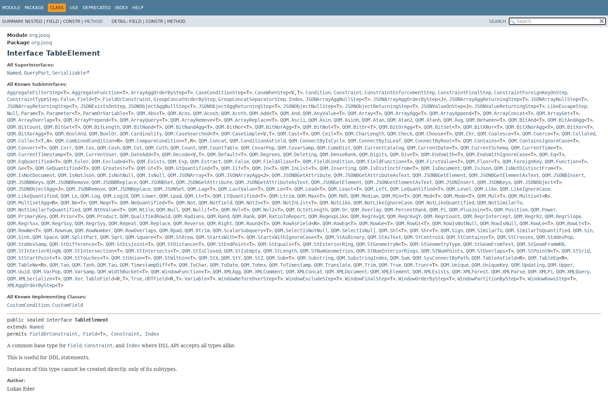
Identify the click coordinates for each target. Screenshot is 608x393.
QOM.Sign (452, 230)
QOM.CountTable (218, 148)
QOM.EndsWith (438, 154)
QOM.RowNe (19, 230)
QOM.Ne (69, 202)
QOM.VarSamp (78, 271)
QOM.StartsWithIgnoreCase (280, 237)
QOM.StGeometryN (377, 244)
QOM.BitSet (438, 127)
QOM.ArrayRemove (191, 120)
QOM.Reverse (188, 223)
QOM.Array (360, 113)
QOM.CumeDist (333, 148)
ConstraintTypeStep (32, 99)
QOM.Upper (560, 265)
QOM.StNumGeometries (326, 251)
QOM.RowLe (532, 223)
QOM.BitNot (317, 127)
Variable (195, 278)
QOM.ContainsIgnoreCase (539, 141)
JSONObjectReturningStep (377, 106)
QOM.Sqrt (111, 237)
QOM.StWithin (170, 258)
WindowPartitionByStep (487, 278)
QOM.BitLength (101, 127)
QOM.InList (294, 168)
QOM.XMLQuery (573, 271)
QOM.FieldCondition (328, 161)
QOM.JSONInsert (454, 182)
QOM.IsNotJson (76, 175)
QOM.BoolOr (103, 134)
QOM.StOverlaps (485, 251)
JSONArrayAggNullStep (333, 99)
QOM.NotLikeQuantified (444, 202)
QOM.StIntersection (88, 251)
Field (84, 99)
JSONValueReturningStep (505, 106)
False (68, 99)
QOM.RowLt (568, 223)
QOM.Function (561, 161)
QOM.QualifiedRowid (145, 216)
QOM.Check (399, 134)
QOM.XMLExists (430, 271)
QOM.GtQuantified (187, 168)
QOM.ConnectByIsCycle (317, 141)
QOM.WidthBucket (118, 271)
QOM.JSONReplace (129, 189)
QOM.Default (222, 154)
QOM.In (260, 168)
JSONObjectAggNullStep (157, 106)
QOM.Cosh (108, 148)
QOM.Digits (373, 154)
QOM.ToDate (224, 265)
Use (74, 7)
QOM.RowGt (408, 223)
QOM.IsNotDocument (31, 175)
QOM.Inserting (337, 168)
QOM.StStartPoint (29, 258)
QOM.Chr (464, 134)
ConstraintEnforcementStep (400, 92)
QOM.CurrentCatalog (378, 148)
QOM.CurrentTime (532, 148)
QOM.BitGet (58, 127)
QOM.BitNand (137, 127)
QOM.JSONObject (533, 182)
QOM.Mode (454, 196)
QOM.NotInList (290, 202)
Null (12, 113)
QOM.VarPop (46, 271)
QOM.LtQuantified (235, 196)
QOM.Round (247, 223)
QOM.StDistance (176, 244)
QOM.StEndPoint (226, 244)
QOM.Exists (151, 161)
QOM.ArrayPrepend (85, 120)
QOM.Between (481, 120)
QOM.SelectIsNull (353, 230)
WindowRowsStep (547, 278)
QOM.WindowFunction (176, 271)
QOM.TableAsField (494, 258)
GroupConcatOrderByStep (184, 99)
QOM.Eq (547, 154)
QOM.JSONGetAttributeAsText (271, 182)
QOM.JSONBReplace (114, 182)
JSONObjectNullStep (308, 106)
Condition (318, 92)
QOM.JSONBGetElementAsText (504, 175)
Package (34, 7)
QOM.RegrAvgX (367, 216)
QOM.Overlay (365, 210)
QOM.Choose (429, 134)
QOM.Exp (177, 161)
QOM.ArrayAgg (401, 113)
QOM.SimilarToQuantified (537, 230)
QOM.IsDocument (440, 168)
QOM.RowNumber (93, 230)
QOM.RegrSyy (90, 223)
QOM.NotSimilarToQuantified (43, 210)
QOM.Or (339, 210)
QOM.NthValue (100, 210)
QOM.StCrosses (515, 237)
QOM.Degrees (264, 154)
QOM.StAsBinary (345, 237)
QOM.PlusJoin (466, 210)
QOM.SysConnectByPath (440, 258)
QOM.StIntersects (147, 251)
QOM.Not (186, 202)
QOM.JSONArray (185, 175)
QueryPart (36, 73)
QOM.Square (139, 237)
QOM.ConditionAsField (257, 141)
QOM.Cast (288, 134)
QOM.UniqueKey (489, 265)
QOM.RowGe (371, 223)
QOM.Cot (132, 148)
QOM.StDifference (71, 244)
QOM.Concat (212, 141)
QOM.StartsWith (215, 237)
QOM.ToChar (193, 265)
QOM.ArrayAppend (450, 113)
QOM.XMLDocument (346, 271)
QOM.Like (485, 189)
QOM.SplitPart (79, 237)
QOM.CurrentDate (428, 148)
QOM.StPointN (533, 251)
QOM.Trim (364, 265)
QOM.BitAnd (522, 120)
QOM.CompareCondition (153, 141)
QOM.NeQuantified (142, 202)
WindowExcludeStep (310, 278)
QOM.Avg (453, 120)
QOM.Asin (319, 120)
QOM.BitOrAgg (395, 127)
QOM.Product (101, 216)
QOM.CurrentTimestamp (35, 154)
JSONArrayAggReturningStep (484, 99)
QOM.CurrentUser (96, 154)
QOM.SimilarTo (484, 230)
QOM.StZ (253, 258)
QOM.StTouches (81, 258)
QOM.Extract (205, 161)
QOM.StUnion (126, 258)
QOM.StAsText (384, 237)
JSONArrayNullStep (554, 99)
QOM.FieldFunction (380, 161)
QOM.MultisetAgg (28, 202)
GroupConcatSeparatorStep (252, 99)
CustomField (67, 305)
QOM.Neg (98, 202)
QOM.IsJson (477, 168)
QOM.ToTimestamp (290, 265)
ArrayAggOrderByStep (157, 92)
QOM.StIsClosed (201, 251)
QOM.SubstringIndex (361, 258)
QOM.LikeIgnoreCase (525, 189)
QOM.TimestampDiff (143, 265)
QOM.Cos (84, 148)
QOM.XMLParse (508, 271)
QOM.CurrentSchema (484, 148)
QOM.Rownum (58, 230)
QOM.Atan (373, 120)
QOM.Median (364, 196)
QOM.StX (208, 258)
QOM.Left (376, 189)
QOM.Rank (243, 216)
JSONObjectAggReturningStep (235, 106)
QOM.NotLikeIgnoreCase (382, 202)
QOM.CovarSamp (295, 148)
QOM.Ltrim (281, 196)
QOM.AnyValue (319, 113)
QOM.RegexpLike (328, 216)
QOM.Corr (60, 148)
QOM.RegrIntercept (487, 216)
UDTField (156, 278)
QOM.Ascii (292, 120)
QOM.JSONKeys (494, 182)
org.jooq (39, 35)
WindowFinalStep (366, 278)
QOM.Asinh (346, 120)
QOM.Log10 (115, 196)
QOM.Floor (478, 161)
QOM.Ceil (322, 134)
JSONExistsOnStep (102, 106)
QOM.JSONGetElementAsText (398, 182)
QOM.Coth (156, 148)
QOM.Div (400, 154)
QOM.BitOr (354, 127)
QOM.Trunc (416, 265)
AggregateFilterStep (34, 92)
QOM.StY (231, 258)
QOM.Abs (146, 113)
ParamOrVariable (104, 113)
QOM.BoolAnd (70, 134)
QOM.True (390, 265)
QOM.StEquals (274, 244)
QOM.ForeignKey (522, 161)
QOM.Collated (578, 134)
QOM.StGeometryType (435, 244)
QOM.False (236, 161)
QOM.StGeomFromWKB (540, 244)
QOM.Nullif (196, 210)
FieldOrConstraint (127, 99)
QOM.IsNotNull (115, 175)
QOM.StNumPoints (442, 251)
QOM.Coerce (536, 134)
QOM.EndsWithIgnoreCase (497, 154)
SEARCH (497, 21)
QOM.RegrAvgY (404, 216)
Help (137, 7)
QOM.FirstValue (435, 161)
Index (121, 7)
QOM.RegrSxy (56, 223)
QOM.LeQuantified (412, 189)
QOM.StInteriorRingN (34, 251)
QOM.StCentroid (423, 237)
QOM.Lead (305, 189)
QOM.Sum (400, 258)
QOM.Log (90, 196)
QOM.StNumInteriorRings (387, 251)
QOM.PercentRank (405, 210)
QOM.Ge (15, 168)
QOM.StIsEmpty (242, 251)
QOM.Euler (76, 161)
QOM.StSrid (576, 251)
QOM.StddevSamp (26, 244)
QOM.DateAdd (135, 154)
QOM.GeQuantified (57, 168)
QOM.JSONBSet (156, 182)
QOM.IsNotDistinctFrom (523, 168)
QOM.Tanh (83, 265)
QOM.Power (543, 210)
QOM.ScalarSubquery (238, 230)
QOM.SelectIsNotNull (301, 230)
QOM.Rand (218, 216)
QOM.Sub (276, 258)
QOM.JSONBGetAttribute (301, 175)
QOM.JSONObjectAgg (31, 189)
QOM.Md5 (338, 196)
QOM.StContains (466, 237)
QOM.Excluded (108, 161)
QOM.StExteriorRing (328, 244)
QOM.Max (307, 196)
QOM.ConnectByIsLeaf (374, 141)
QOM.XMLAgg (227, 271)
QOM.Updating (528, 265)
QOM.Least (340, 189)
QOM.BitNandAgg (184, 127)
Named (14, 73)
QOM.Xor (73, 278)
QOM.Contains (480, 141)
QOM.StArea (179, 237)
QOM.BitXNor (478, 127)
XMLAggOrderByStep (31, 285)
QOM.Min (391, 196)
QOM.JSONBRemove (67, 182)
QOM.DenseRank (337, 154)
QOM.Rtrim (197, 230)
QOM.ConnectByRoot (428, 141)
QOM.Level (458, 189)
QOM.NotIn (247, 202)
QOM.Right (219, 223)
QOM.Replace (154, 223)
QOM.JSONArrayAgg (237, 175)
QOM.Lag (197, 189)
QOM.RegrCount (442, 216)
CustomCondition (28, 305)
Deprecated (96, 7)
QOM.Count (183, 148)
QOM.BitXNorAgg (525, 127)
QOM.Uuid (18, 271)
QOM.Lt (192, 196)
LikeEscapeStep (567, 106)
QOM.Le (274, 189)
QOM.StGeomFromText (488, 244)
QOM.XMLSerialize (29, 278)
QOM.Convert (22, 148)
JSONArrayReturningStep (38, 106)
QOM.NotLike (334, 202)
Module (11, 7)
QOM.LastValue (236, 189)
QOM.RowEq (335, 223)
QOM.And (290, 113)
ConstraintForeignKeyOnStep (530, 92)
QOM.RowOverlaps (135, 230)
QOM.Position (511, 210)
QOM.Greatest (108, 168)
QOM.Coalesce (494, 134)
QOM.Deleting (300, 154)
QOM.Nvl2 (263, 210)
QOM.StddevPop (554, 237)
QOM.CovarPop (257, 148)
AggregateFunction (96, 92)
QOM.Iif (231, 168)
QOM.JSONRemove (86, 189)
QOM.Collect (22, 141)
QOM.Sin (583, 230)
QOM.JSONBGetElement (439, 175)
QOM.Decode (176, 154)
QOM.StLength (280, 251)
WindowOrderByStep (422, 278)
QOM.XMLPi (540, 271)
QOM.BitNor (229, 127)
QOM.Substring (315, 258)
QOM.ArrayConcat (504, 113)
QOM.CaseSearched (187, 134)
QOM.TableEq (543, 258)
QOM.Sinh (18, 237)
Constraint (348, 92)
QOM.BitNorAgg (273, 127)
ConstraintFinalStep (464, 92)
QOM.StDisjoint (125, 244)
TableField (100, 278)
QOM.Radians (188, 216)
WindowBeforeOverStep (246, 278)
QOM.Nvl (231, 210)
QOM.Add (259, 113)
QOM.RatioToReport (281, 216)
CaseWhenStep (272, 92)
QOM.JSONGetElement (336, 182)
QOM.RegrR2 (528, 216)
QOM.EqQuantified (29, 161)
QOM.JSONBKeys (25, 182)
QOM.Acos (178, 113)
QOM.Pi (437, 210)
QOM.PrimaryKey (26, 216)
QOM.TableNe (22, 265)
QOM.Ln (69, 196)
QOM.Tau (107, 265)
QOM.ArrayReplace (246, 120)
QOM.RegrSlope (563, 216)
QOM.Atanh (428, 120)
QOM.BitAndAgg (565, 120)
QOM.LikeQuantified (32, 196)
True (136, 278)
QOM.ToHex (253, 265)
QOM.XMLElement (390, 271)
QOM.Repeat (122, 223)
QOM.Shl (388, 230)
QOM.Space (45, 237)
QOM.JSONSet (168, 189)
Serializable (69, 73)
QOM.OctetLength (307, 210)
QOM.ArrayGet (553, 113)
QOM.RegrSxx (22, 223)
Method (93, 21)
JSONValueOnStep (442, 106)
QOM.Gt (145, 168)
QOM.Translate (332, 265)
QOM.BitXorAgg (25, 134)
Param (28, 113)
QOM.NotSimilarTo (499, 202)
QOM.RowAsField (291, 223)
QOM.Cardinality (141, 134)
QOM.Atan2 (399, 120)
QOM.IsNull (151, 175)
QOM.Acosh (205, 113)
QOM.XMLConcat (304, 271)
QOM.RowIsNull (498, 223)
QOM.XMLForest (470, 271)
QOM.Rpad (170, 230)
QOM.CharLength (364, 134)
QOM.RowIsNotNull (454, 223)
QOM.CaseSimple (240, 134)
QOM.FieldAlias (271, 161)
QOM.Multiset (525, 196)
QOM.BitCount (24, 127)
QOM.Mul (487, 196)
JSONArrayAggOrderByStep (405, 99)
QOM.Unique (455, 265)
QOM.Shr (419, 230)
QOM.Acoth (233, 113)
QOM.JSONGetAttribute (204, 182)
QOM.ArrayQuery (139, 120)
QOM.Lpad (170, 196)
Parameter (59, 113)
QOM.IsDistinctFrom (384, 168)
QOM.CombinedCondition (84, 141)
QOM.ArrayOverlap (29, 120)
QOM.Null (167, 210)
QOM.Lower (143, 196)
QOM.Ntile (140, 210)
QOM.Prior (62, 216)
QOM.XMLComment (263, 271)
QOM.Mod (422, 196)
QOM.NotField (215, 202)
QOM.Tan (59, 265)
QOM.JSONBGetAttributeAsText (372, 175)
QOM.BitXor (570, 127)
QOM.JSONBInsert (563, 175)
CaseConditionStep (219, 92)
